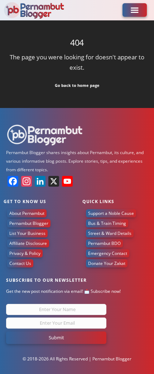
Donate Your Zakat (106, 263)
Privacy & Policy (24, 253)
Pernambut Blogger (28, 223)
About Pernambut (26, 213)
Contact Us (20, 263)
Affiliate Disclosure (28, 243)
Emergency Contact (107, 253)
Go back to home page (77, 85)
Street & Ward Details (109, 233)
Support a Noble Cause (111, 213)
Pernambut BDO (104, 243)
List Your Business (27, 233)
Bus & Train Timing (107, 223)
